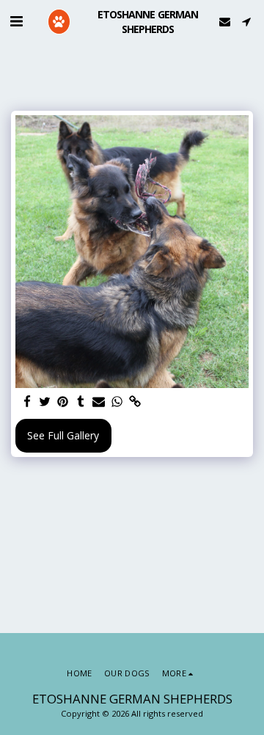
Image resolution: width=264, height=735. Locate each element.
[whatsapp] (117, 402)
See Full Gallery (63, 435)
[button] (16, 21)
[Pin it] (63, 402)
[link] (135, 402)
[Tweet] (45, 402)
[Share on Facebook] (27, 402)
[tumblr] (81, 402)
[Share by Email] (99, 402)
